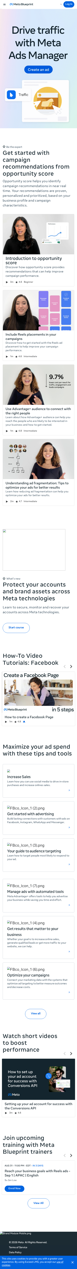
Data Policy (15, 1253)
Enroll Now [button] (14, 1189)
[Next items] (71, 666)
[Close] (72, 1262)
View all (35, 1014)
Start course (16, 628)
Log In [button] (68, 4)
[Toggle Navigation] (5, 4)
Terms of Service (18, 1248)
